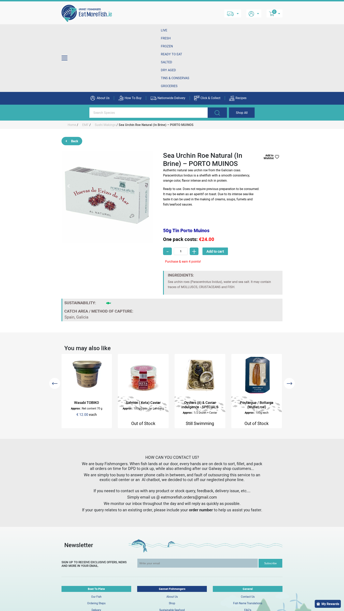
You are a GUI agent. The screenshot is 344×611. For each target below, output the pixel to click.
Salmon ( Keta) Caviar (143, 402)
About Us (102, 98)
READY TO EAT (171, 54)
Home (72, 125)
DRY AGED (168, 70)
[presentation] (54, 383)
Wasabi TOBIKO (86, 402)
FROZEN (167, 46)
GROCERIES (169, 86)
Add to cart (215, 251)
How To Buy (133, 98)
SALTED (166, 62)
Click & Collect (210, 98)
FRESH (166, 38)
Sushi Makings (105, 125)
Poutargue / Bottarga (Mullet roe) (256, 404)
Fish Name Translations (247, 603)
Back (74, 141)
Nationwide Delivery (171, 98)
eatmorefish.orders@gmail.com (189, 497)
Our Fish (96, 596)
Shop (172, 603)
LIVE (164, 30)
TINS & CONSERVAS (175, 78)
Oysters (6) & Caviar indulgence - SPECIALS (199, 404)
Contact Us (248, 596)
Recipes (241, 98)
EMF (85, 125)
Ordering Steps (96, 603)
